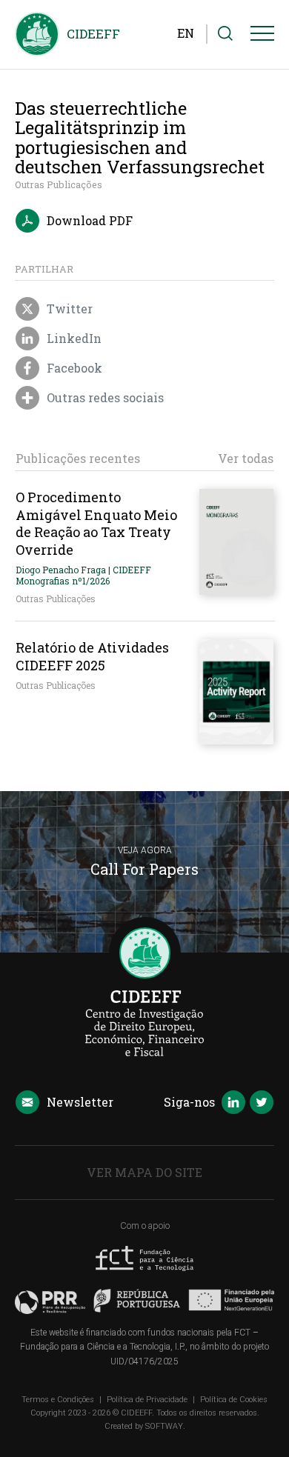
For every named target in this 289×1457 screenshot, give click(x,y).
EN (185, 33)
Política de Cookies (234, 1399)
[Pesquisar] (225, 34)
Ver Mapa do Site (144, 1172)
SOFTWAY (164, 1426)
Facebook (73, 368)
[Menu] (262, 36)
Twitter (68, 308)
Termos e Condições (57, 1399)
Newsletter (80, 1102)
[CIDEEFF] (37, 34)
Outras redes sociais (104, 397)
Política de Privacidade (147, 1399)
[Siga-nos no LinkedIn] (233, 1104)
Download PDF (88, 220)
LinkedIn (73, 338)
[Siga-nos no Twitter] (261, 1104)
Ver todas (245, 458)
